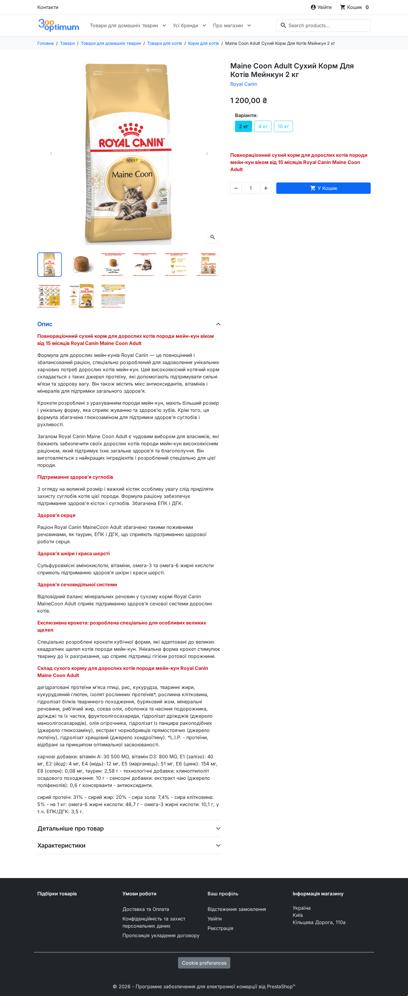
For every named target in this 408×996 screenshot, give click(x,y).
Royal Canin (243, 84)
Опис (45, 324)
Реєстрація (220, 928)
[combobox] (323, 25)
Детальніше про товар (70, 828)
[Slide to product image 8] (81, 296)
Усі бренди (185, 25)
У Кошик (324, 188)
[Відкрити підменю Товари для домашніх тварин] (164, 25)
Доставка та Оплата (145, 909)
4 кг (263, 126)
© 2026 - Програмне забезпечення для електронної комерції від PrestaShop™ (204, 986)
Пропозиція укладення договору (161, 935)
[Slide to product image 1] (49, 264)
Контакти (47, 7)
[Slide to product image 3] (113, 264)
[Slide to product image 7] (49, 296)
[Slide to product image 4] (145, 264)
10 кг (283, 126)
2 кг (243, 126)
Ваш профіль (223, 894)
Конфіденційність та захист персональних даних (153, 922)
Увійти (215, 919)
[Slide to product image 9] (113, 296)
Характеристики (61, 845)
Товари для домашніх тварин (124, 25)
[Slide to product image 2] (81, 264)
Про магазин (228, 25)
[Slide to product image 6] (208, 264)
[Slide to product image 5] (176, 264)
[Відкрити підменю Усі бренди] (204, 25)
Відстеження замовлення (237, 909)
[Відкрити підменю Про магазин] (249, 25)
